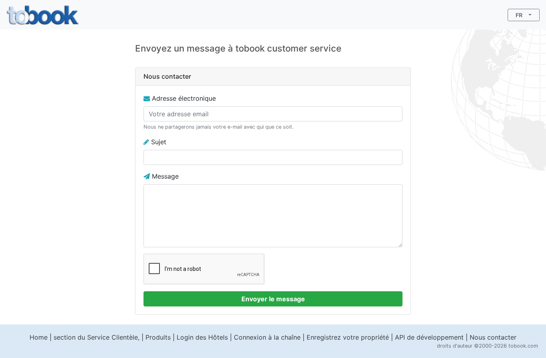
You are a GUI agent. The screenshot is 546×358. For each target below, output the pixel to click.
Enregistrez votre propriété (348, 337)
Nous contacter (493, 337)
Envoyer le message (273, 299)
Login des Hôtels (202, 337)
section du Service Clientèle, (96, 337)
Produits (158, 337)
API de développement (429, 337)
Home (39, 337)
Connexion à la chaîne (267, 337)
